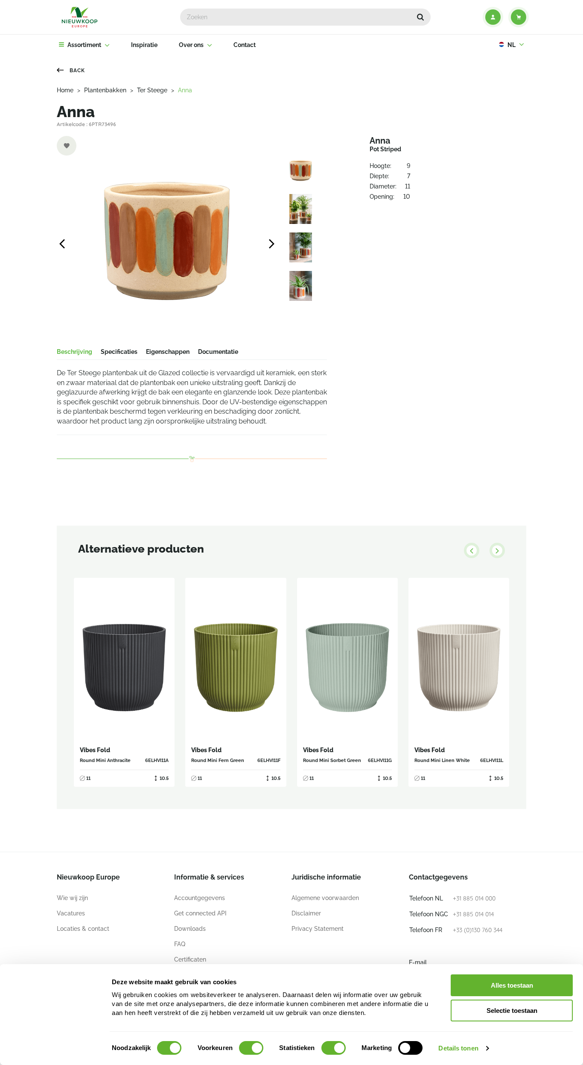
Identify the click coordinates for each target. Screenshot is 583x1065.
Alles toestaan (512, 985)
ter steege (152, 90)
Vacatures (71, 913)
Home (65, 90)
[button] (420, 17)
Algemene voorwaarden (325, 897)
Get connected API (200, 913)
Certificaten (190, 959)
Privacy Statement (318, 928)
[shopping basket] (518, 17)
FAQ (179, 944)
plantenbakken (105, 90)
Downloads (190, 928)
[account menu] (493, 17)
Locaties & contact (83, 928)
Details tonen (458, 1048)
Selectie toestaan (512, 1010)
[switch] (251, 1048)
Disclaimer (306, 913)
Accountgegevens (199, 897)
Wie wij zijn (72, 897)
